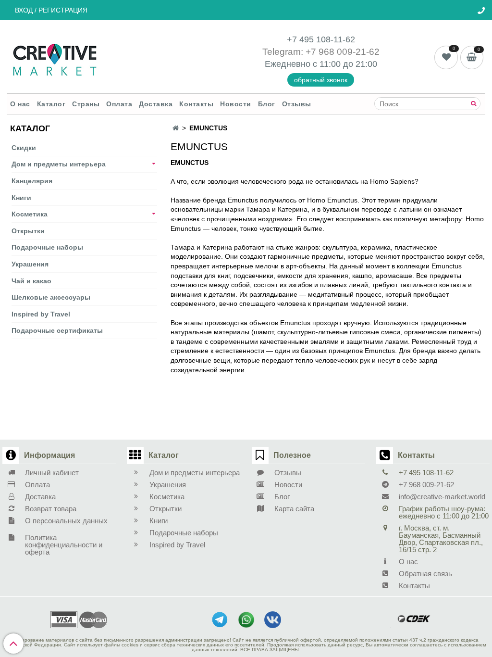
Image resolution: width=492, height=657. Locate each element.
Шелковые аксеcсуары (51, 297)
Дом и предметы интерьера (59, 164)
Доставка (155, 104)
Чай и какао (31, 281)
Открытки (28, 231)
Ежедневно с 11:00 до (310, 64)
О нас (20, 104)
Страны (85, 104)
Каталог (51, 104)
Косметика (30, 214)
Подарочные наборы (47, 247)
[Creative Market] (55, 58)
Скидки (24, 148)
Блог (266, 104)
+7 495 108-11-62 (321, 39)
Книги (21, 198)
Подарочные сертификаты (57, 330)
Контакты (196, 104)
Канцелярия (32, 181)
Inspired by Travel (41, 314)
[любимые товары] (447, 57)
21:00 (366, 64)
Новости (235, 104)
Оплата (119, 104)
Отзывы (296, 104)
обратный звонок (320, 80)
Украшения (30, 264)
